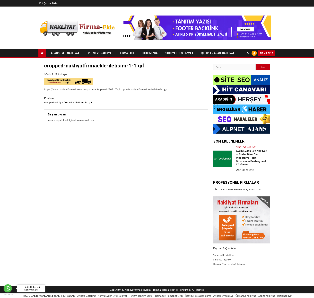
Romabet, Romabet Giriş (169, 295)
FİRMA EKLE (127, 53)
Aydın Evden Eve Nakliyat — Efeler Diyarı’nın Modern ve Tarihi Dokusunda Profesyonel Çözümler (251, 157)
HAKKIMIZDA (150, 53)
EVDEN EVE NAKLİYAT (100, 53)
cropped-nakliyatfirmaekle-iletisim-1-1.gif (68, 100)
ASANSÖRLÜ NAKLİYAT (65, 53)
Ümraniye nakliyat (245, 295)
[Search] (248, 53)
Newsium (182, 289)
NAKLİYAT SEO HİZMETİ (179, 53)
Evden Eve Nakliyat (245, 147)
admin (51, 74)
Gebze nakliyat (266, 295)
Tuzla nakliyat (284, 295)
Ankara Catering (86, 295)
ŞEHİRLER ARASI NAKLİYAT (218, 53)
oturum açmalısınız (83, 119)
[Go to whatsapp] (8, 288)
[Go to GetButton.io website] (8, 295)
